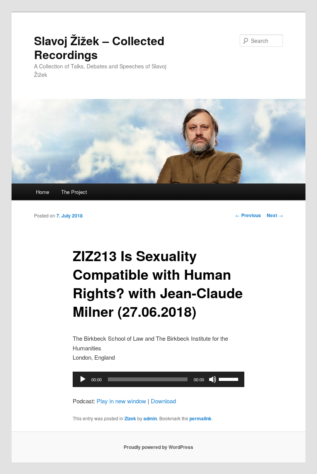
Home (42, 191)
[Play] (83, 379)
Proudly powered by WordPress (158, 446)
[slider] (229, 379)
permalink (200, 418)
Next (275, 215)
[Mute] (212, 379)
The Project (74, 191)
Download (163, 401)
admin (150, 418)
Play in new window (121, 401)
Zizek (130, 418)
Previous (248, 215)
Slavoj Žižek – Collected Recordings (99, 47)
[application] (158, 379)
